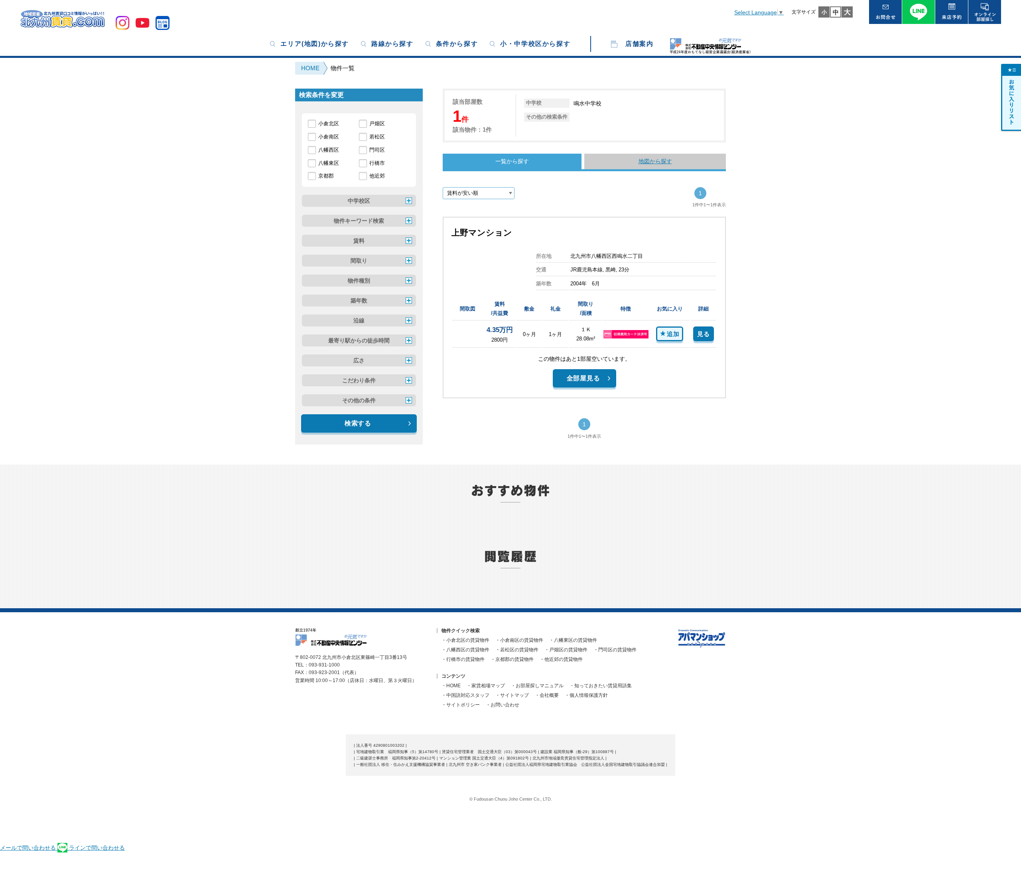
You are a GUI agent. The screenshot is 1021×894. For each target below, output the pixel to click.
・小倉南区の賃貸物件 (519, 640)
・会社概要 (547, 695)
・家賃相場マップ (486, 685)
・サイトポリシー (461, 705)
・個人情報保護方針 (586, 695)
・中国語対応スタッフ (465, 695)
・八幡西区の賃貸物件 (465, 650)
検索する (358, 423)
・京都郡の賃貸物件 (512, 659)
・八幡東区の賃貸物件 (573, 640)
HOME (310, 68)
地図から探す (655, 161)
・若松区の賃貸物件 (516, 650)
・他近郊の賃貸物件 (561, 659)
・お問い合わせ (502, 705)
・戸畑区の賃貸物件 (565, 650)
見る (703, 333)
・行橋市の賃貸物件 (463, 659)
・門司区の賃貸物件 (615, 650)
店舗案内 (639, 43)
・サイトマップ (512, 695)
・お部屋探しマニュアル (537, 685)
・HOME (451, 685)
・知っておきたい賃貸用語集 (601, 685)
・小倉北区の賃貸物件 (465, 640)
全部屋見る (583, 378)
